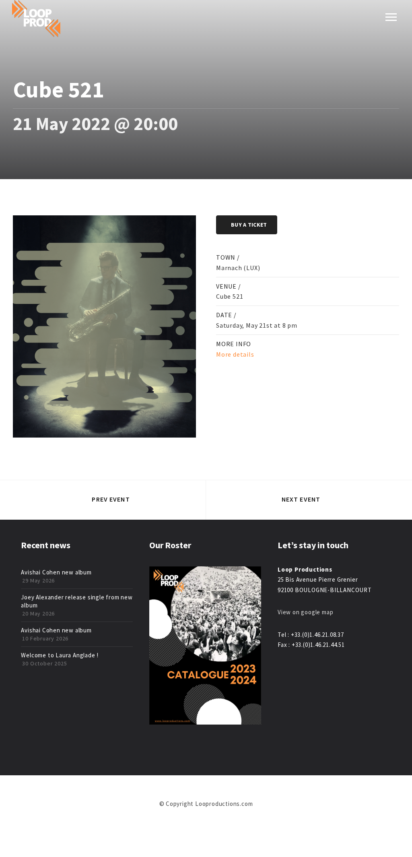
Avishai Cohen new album (56, 572)
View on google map (305, 612)
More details (235, 354)
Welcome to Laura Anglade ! (60, 655)
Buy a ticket (249, 224)
